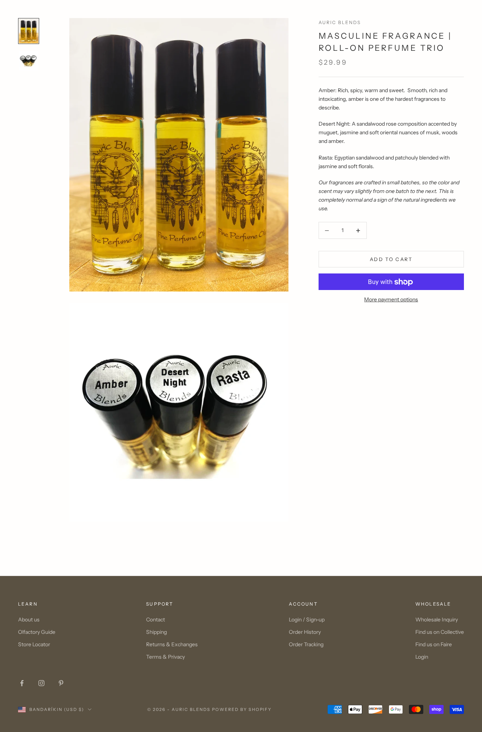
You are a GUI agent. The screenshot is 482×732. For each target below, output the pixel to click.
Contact (155, 619)
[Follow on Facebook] (22, 683)
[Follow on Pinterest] (61, 683)
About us (29, 619)
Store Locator (34, 644)
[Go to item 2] (28, 60)
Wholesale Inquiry (436, 619)
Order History (305, 632)
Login (421, 656)
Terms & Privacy (165, 656)
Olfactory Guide (36, 632)
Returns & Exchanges (172, 644)
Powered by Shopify (242, 709)
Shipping (156, 632)
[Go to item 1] (28, 31)
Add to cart (391, 259)
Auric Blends (340, 22)
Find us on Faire (433, 644)
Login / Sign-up (307, 619)
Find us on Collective (439, 632)
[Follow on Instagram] (41, 683)
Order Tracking (306, 644)
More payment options (391, 299)
